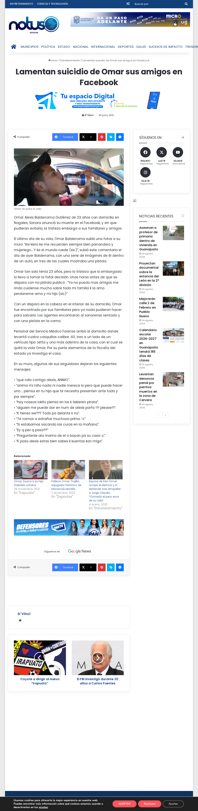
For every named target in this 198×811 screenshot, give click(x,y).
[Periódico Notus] (34, 24)
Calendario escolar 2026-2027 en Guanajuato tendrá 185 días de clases (148, 345)
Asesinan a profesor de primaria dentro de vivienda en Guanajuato (148, 238)
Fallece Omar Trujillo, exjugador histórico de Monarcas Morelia (66, 485)
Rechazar (149, 804)
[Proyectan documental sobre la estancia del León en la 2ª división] (173, 268)
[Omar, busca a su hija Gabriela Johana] (31, 469)
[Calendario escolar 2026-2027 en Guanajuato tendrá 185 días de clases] (173, 335)
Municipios (29, 47)
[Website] (20, 620)
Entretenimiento (21, 4)
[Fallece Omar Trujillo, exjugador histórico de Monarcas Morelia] (68, 469)
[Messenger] (120, 137)
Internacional (103, 47)
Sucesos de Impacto (166, 47)
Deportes (126, 47)
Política (48, 47)
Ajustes (173, 804)
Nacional (80, 47)
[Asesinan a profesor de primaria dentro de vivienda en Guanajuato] (173, 233)
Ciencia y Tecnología (52, 4)
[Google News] (79, 551)
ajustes (43, 807)
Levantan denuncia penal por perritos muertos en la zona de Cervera (148, 387)
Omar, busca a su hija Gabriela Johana (28, 483)
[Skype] (111, 137)
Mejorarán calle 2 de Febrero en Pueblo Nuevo (147, 307)
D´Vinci (89, 115)
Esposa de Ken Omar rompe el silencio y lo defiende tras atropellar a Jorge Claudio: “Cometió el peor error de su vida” (105, 490)
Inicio (54, 60)
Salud (141, 47)
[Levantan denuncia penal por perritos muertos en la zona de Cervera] (173, 379)
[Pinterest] (102, 137)
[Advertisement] (78, 589)
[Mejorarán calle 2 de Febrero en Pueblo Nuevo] (173, 304)
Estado (64, 47)
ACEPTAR (124, 804)
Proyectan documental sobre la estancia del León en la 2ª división (149, 274)
